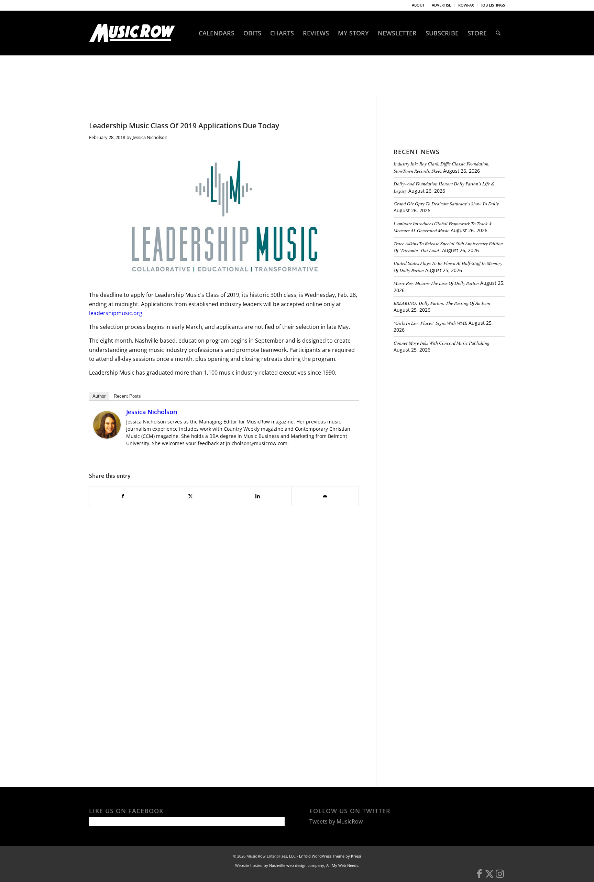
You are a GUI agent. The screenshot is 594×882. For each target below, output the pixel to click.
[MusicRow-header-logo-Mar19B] (132, 33)
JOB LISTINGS (493, 5)
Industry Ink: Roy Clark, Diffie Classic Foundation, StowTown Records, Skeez (442, 167)
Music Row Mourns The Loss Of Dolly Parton (436, 283)
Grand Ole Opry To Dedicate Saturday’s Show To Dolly (446, 203)
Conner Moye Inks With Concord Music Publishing (442, 343)
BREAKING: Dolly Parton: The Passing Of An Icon (442, 303)
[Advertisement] (445, 406)
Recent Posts (127, 396)
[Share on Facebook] (123, 496)
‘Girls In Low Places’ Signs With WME (430, 323)
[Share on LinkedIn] (257, 496)
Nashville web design (288, 865)
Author (99, 396)
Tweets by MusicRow (336, 821)
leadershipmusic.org (115, 313)
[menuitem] (418, 5)
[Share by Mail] (325, 496)
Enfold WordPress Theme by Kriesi (330, 856)
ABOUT (418, 5)
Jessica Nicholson (150, 137)
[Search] (498, 33)
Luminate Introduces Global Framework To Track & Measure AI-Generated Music (443, 227)
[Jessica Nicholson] (107, 436)
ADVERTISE (441, 5)
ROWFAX (466, 5)
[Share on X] (190, 496)
